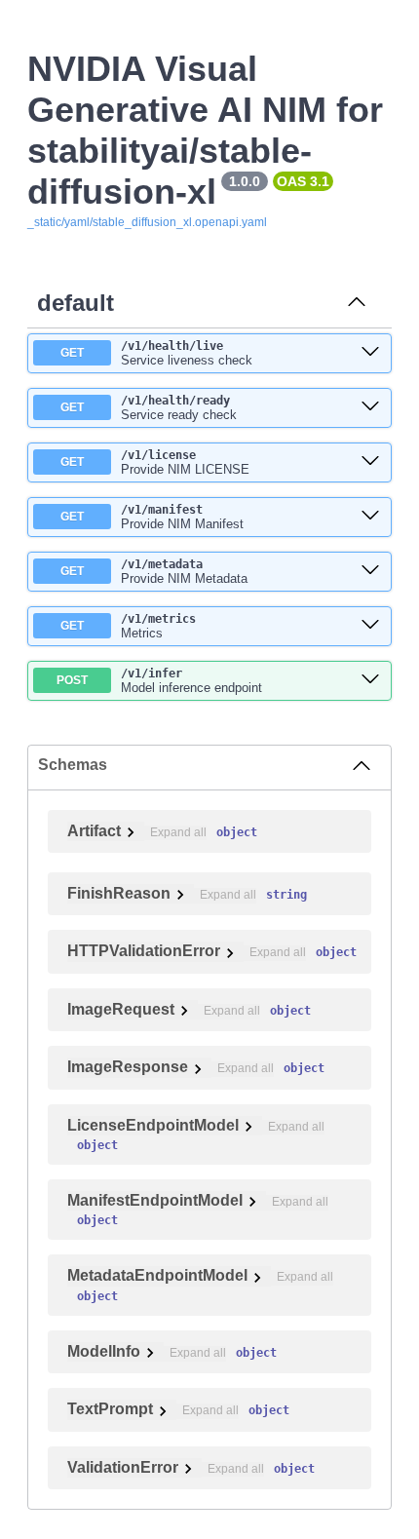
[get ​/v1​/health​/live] (370, 353)
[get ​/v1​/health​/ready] (370, 407)
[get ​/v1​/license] (370, 462)
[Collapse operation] (356, 303)
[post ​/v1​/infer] (370, 680)
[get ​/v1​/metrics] (370, 625)
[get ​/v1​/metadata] (370, 571)
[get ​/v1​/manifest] (370, 516)
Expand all (178, 832)
